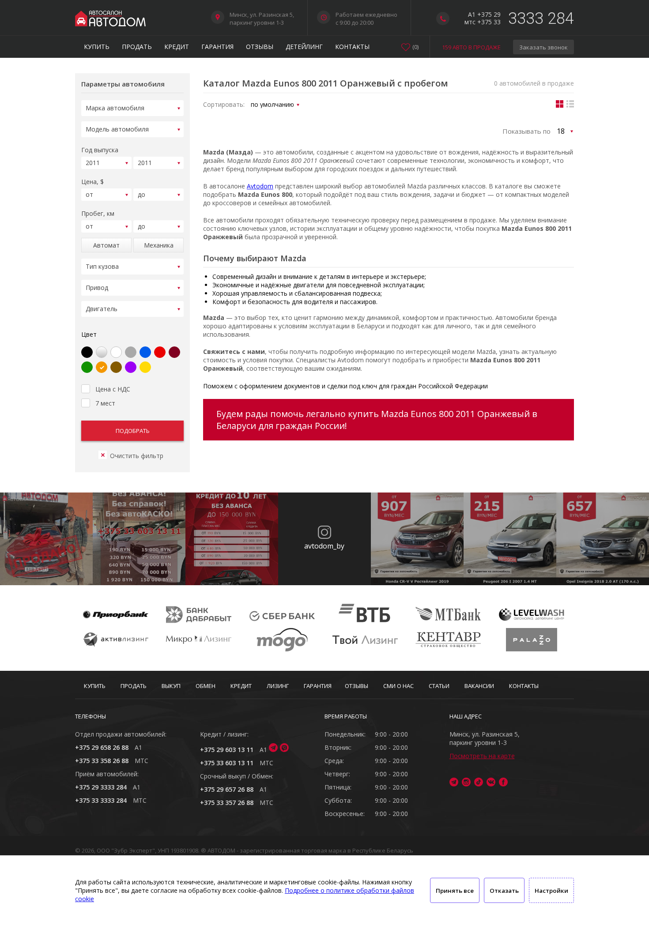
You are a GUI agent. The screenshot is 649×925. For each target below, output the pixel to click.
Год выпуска (99, 150)
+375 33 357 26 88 (226, 802)
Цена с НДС (112, 389)
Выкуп (171, 686)
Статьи (439, 686)
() (415, 47)
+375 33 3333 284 (101, 800)
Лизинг (278, 686)
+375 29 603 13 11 (226, 749)
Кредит (176, 46)
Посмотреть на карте (482, 756)
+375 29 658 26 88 (101, 747)
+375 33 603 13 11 (226, 763)
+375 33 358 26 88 (101, 760)
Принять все (455, 891)
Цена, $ (92, 181)
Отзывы (259, 46)
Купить (96, 46)
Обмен (205, 686)
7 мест (105, 403)
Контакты (352, 46)
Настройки (551, 891)
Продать (137, 46)
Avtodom (260, 186)
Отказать (504, 891)
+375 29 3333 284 (101, 787)
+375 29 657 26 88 (226, 789)
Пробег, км (97, 213)
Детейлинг (304, 46)
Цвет (89, 334)
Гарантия (217, 46)
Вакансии (479, 686)
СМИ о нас (398, 686)
